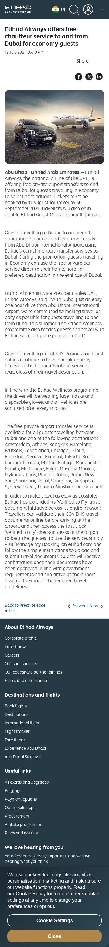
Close (54, 936)
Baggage (13, 790)
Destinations (16, 714)
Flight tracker (17, 731)
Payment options (21, 799)
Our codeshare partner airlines (33, 672)
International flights (23, 723)
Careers (12, 655)
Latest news (16, 646)
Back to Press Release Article (25, 607)
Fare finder (15, 740)
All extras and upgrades (27, 782)
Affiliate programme (23, 824)
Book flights (16, 706)
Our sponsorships (21, 663)
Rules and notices (21, 833)
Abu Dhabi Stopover (23, 756)
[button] (58, 9)
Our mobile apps (20, 807)
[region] (54, 907)
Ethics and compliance (26, 680)
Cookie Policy (31, 893)
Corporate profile (21, 638)
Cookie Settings (54, 920)
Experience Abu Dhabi (25, 748)
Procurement (17, 816)
